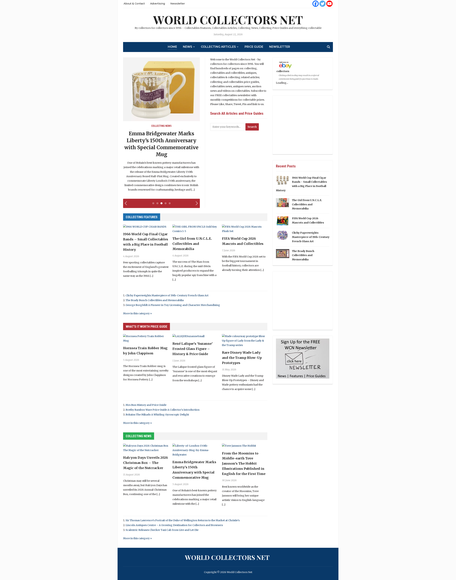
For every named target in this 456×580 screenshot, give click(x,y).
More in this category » (137, 313)
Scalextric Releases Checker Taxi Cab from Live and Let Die (162, 530)
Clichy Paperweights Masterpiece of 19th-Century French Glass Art (167, 295)
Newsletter (177, 3)
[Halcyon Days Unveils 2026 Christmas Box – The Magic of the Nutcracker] (146, 447)
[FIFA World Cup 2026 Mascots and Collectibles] (244, 228)
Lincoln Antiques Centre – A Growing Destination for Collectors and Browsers (174, 525)
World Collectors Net (228, 19)
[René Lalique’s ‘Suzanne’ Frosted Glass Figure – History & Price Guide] (188, 336)
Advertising (157, 3)
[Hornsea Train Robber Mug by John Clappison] (146, 338)
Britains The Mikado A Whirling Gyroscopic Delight (157, 414)
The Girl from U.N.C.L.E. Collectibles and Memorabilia (192, 243)
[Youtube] (329, 4)
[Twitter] (322, 4)
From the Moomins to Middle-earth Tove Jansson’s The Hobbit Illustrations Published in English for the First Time (243, 463)
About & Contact (134, 3)
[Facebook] (315, 4)
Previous (126, 205)
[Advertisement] (302, 125)
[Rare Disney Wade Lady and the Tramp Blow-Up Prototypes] (244, 340)
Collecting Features (141, 217)
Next (197, 205)
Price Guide (254, 46)
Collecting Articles (218, 46)
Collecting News (161, 125)
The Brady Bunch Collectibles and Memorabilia (155, 300)
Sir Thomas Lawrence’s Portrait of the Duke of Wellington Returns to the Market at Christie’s (183, 520)
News (187, 46)
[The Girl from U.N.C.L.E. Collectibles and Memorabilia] (195, 228)
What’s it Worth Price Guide (146, 326)
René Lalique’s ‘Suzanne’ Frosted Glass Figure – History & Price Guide (192, 349)
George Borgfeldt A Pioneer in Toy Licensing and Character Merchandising (173, 305)
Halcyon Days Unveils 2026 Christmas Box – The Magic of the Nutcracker (145, 463)
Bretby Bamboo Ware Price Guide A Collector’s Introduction (163, 409)
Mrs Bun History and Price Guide (146, 405)
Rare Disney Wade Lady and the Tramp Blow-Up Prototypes (242, 357)
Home (172, 46)
